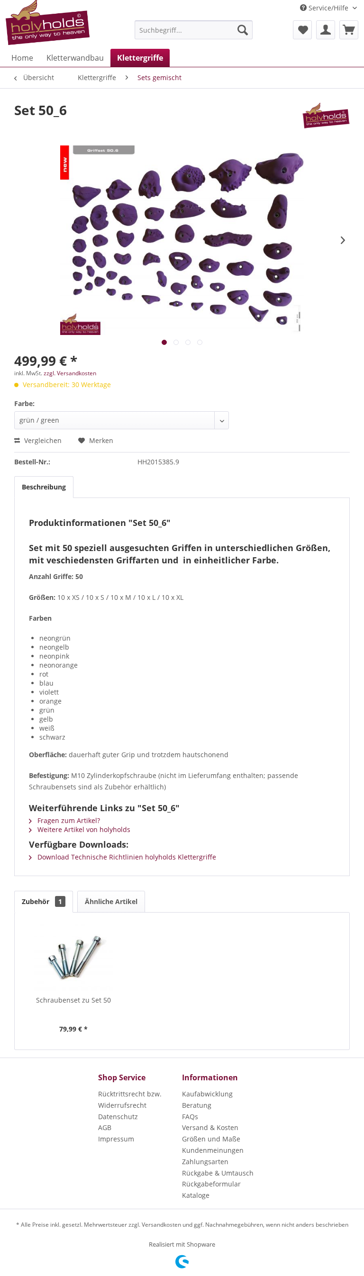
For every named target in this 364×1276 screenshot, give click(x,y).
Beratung (196, 1105)
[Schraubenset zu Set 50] (74, 957)
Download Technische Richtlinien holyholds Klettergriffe (126, 856)
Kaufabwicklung (207, 1093)
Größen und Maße (211, 1138)
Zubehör (42, 901)
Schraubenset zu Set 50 (73, 1000)
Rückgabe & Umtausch (218, 1172)
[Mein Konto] (325, 29)
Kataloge (195, 1195)
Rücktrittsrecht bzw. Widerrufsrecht (130, 1099)
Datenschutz (118, 1116)
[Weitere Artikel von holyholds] (326, 119)
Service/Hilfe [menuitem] (328, 7)
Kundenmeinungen (213, 1150)
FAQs (190, 1116)
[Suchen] (243, 29)
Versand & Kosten (210, 1127)
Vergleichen (42, 440)
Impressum (116, 1138)
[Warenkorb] (348, 29)
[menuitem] (194, 29)
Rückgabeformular (211, 1183)
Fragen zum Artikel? (68, 820)
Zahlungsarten (205, 1161)
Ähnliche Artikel (111, 901)
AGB (104, 1127)
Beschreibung (44, 486)
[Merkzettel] (302, 29)
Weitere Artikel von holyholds (83, 829)
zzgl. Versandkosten (70, 373)
